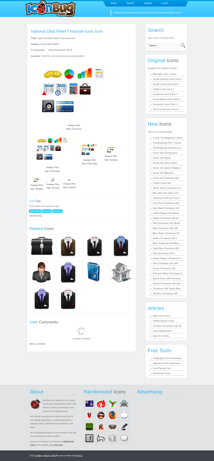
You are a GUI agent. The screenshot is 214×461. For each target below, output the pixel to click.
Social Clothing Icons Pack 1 (168, 79)
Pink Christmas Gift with (165, 263)
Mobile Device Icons (163, 320)
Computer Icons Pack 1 (165, 104)
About (46, 455)
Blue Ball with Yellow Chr (166, 193)
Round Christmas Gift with (166, 283)
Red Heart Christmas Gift (166, 208)
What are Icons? (161, 315)
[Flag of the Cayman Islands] (89, 403)
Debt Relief (35, 211)
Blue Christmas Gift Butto (166, 243)
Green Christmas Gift (164, 268)
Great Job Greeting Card (166, 178)
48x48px (39, 189)
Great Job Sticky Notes (165, 162)
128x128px (92, 163)
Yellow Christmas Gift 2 (165, 238)
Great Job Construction (165, 152)
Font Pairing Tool (162, 368)
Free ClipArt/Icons (162, 331)
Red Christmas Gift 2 (164, 253)
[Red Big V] (89, 415)
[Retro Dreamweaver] (89, 426)
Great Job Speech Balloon (167, 168)
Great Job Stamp (162, 157)
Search (130, 3)
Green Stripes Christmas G (167, 258)
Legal (53, 455)
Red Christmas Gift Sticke (166, 223)
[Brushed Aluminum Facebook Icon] (89, 438)
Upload (148, 3)
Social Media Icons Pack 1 (167, 99)
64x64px (114, 160)
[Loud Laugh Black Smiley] (100, 415)
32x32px (56, 188)
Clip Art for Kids (161, 336)
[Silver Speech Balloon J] (112, 438)
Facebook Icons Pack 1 (165, 94)
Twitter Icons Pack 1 (163, 89)
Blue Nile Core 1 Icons (164, 74)
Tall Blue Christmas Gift (165, 293)
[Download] (74, 93)
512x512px (76, 129)
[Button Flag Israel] (124, 415)
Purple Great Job (162, 183)
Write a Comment (37, 344)
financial (47, 211)
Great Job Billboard (163, 173)
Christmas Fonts (161, 373)
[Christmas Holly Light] (112, 403)
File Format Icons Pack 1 (166, 109)
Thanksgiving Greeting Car (167, 147)
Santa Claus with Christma (167, 278)
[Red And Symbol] (100, 426)
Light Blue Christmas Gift (166, 248)
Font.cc (79, 455)
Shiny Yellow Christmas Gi (166, 188)
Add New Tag (35, 216)
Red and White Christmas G (167, 273)
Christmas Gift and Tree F (166, 198)
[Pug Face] (112, 426)
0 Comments (38, 50)
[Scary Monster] (124, 403)
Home (113, 3)
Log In (165, 3)
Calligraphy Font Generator (167, 358)
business (57, 211)
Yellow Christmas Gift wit (166, 218)
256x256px (55, 171)
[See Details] (41, 246)
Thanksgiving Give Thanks (167, 142)
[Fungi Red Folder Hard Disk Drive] (100, 403)
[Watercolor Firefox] (112, 415)
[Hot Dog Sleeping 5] (100, 438)
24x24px (72, 187)
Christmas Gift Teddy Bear (167, 288)
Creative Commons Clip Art (167, 325)
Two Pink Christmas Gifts (166, 203)
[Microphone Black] (124, 426)
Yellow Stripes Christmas (166, 213)
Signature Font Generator (166, 363)
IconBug (38, 455)
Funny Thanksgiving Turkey (167, 137)
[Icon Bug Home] (51, 16)
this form (58, 445)
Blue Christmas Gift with (165, 228)
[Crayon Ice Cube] (124, 438)
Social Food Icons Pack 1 (166, 84)
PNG (78, 125)
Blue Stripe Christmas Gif (166, 233)
